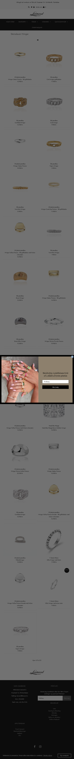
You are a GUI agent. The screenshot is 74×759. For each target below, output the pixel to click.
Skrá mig (55, 387)
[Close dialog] (72, 357)
